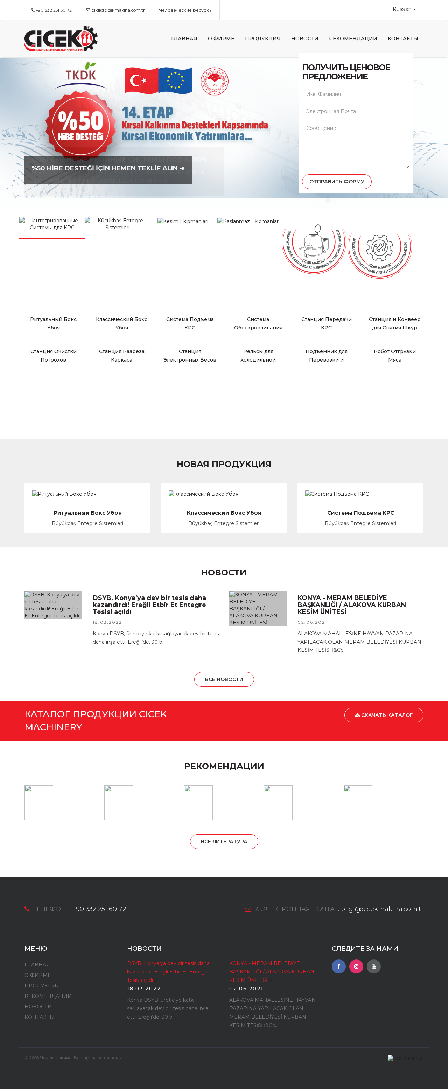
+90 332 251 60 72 (53, 10)
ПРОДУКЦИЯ (263, 38)
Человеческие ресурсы (185, 10)
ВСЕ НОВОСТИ (224, 679)
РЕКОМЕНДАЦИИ (353, 38)
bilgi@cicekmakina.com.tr (117, 10)
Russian (402, 9)
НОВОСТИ (304, 38)
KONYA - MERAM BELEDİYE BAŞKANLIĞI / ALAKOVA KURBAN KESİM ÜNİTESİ (271, 971)
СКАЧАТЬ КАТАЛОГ (386, 715)
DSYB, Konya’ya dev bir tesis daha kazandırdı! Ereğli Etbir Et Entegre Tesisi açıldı (168, 971)
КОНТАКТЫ (403, 38)
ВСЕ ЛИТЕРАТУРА (224, 841)
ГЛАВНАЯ (184, 38)
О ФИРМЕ (221, 38)
